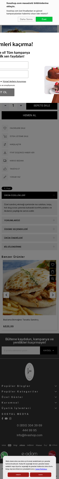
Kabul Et (18, 475)
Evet (44, 19)
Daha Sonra (26, 19)
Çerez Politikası (41, 469)
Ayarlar (41, 475)
